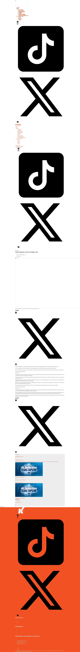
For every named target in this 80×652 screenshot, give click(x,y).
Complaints (19, 624)
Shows (18, 7)
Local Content (19, 632)
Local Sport (21, 10)
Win (17, 8)
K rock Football (20, 16)
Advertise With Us (20, 620)
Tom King (17, 257)
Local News (21, 9)
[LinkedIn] (16, 452)
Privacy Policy (19, 628)
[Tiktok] (41, 72)
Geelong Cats (19, 256)
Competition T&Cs (20, 629)
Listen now (17, 124)
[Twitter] (40, 450)
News (17, 128)
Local (20, 19)
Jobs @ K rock (19, 621)
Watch (19, 143)
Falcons (20, 18)
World (20, 13)
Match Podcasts (18, 147)
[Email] (17, 452)
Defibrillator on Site (20, 634)
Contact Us (19, 619)
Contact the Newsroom (23, 15)
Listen (19, 139)
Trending (20, 12)
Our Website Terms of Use (21, 631)
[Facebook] (18, 22)
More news (17, 499)
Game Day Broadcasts (19, 146)
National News (22, 11)
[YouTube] (18, 122)
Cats (19, 17)
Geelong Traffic (22, 14)
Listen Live (17, 145)
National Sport (20, 132)
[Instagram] (17, 24)
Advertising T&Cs (19, 630)
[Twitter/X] (41, 120)
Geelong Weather (22, 14)
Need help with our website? (21, 623)
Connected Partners (20, 633)
